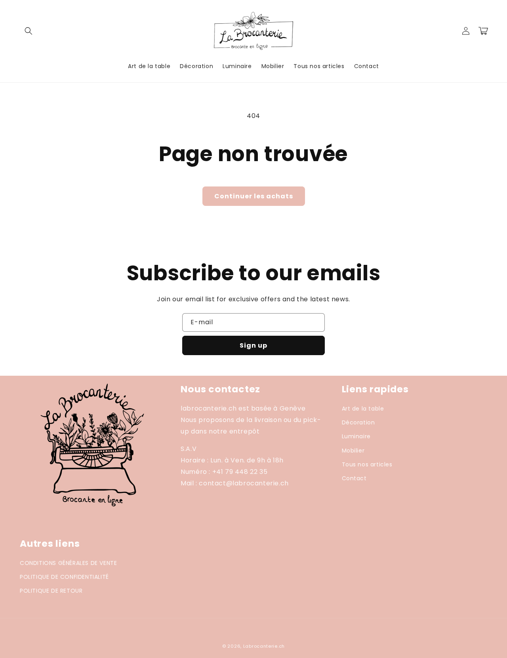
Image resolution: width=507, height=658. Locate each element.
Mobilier (353, 451)
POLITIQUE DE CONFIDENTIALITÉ (64, 577)
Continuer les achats (253, 196)
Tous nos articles (367, 464)
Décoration (358, 422)
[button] (28, 31)
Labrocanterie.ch (264, 646)
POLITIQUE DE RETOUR (51, 591)
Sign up (253, 345)
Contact (354, 478)
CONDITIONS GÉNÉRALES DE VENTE (68, 563)
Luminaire (356, 436)
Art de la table (363, 409)
